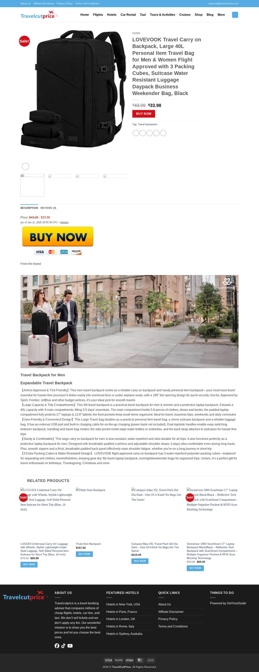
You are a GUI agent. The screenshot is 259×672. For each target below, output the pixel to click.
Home (84, 14)
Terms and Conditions (87, 3)
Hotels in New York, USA (123, 604)
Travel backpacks (147, 124)
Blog (210, 14)
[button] (235, 15)
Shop (198, 14)
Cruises (185, 14)
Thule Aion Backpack (88, 543)
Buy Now (143, 113)
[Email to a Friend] (149, 133)
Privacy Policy (65, 3)
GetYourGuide (236, 603)
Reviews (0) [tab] (48, 208)
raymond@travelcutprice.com (223, 3)
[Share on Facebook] (136, 133)
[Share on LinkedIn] (163, 133)
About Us (25, 3)
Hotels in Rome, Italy (120, 626)
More (221, 14)
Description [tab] (29, 208)
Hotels (111, 14)
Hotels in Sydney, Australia (124, 633)
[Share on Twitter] (143, 133)
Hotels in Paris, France (121, 611)
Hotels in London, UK (120, 619)
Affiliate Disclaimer (43, 3)
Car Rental (128, 14)
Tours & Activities (162, 14)
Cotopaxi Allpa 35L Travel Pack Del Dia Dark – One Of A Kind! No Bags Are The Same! (155, 547)
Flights (98, 14)
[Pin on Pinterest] (156, 133)
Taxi (143, 14)
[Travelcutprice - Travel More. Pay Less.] (39, 14)
